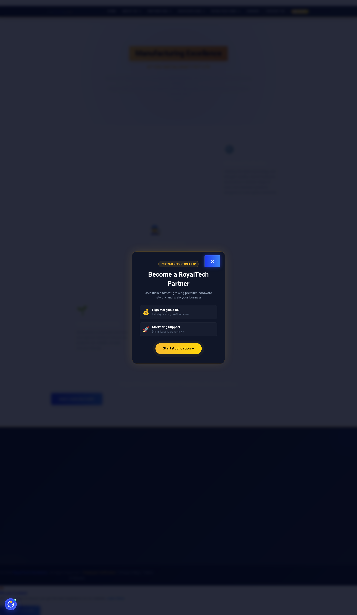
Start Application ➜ (178, 348)
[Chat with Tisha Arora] (11, 604)
